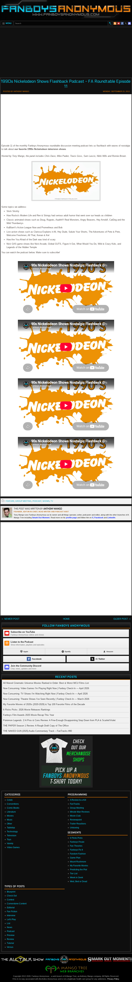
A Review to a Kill (78, 800)
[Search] (110, 23)
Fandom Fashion (78, 854)
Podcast (10, 931)
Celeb (10, 800)
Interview (11, 915)
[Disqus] (66, 569)
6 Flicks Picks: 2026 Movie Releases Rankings (26, 709)
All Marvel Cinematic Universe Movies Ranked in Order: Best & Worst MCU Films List (46, 683)
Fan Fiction (12, 911)
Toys (9, 839)
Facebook (98, 518)
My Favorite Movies (79, 865)
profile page (71, 518)
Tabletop (11, 827)
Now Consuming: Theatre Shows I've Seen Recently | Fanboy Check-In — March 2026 (46, 699)
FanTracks (75, 804)
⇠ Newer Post (10, 619)
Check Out (12, 896)
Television (11, 835)
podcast (36, 501)
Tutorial (10, 943)
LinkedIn (111, 518)
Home (66, 619)
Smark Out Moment (41, 518)
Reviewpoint (76, 820)
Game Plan (75, 858)
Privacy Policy (113, 979)
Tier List (73, 873)
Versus (10, 947)
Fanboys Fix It (76, 850)
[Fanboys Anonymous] (66, 10)
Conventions (13, 804)
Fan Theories (76, 846)
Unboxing (74, 827)
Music (9, 820)
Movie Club (75, 816)
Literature (11, 812)
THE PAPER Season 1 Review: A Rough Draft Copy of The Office (36, 725)
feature (10, 501)
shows (46, 501)
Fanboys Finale (77, 842)
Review (10, 939)
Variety (10, 843)
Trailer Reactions (78, 823)
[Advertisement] (66, 51)
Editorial (11, 907)
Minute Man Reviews (80, 812)
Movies (10, 816)
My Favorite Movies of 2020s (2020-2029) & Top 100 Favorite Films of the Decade (44, 704)
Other (9, 823)
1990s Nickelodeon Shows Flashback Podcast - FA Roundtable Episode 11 (65, 84)
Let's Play (11, 919)
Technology (12, 831)
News (9, 927)
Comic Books (13, 808)
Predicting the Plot (78, 869)
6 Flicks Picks (76, 838)
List (8, 923)
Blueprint (11, 892)
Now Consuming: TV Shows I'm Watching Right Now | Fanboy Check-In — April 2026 (45, 693)
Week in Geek (76, 877)
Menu (9, 23)
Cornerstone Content (16, 903)
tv (52, 501)
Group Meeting (23, 501)
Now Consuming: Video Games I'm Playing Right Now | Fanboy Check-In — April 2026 (46, 688)
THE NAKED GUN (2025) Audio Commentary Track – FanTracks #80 (37, 731)
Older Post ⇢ (121, 619)
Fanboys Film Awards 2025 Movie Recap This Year (28, 715)
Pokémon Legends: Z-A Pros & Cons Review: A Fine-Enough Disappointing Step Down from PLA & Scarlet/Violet (59, 720)
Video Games (13, 847)
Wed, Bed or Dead (78, 881)
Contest (10, 899)
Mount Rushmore (78, 861)
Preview (10, 935)
